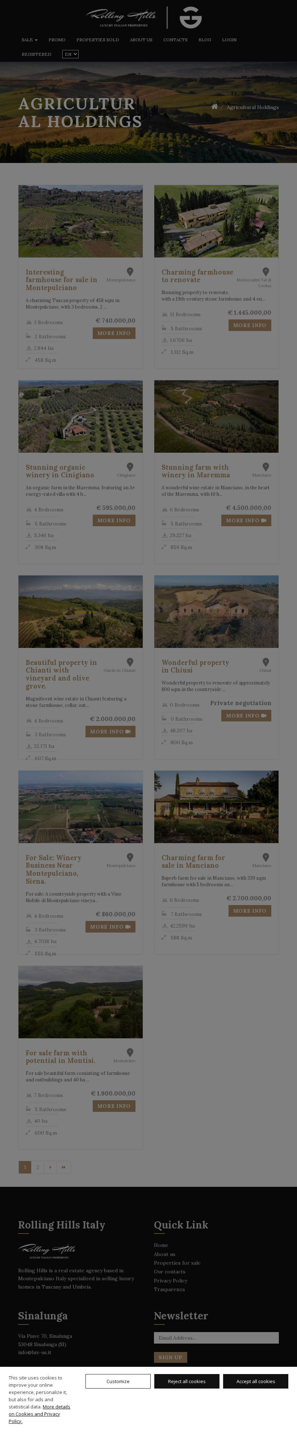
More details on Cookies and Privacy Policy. (39, 1413)
